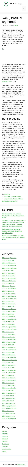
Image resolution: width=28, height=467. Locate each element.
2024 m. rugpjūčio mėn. (9, 319)
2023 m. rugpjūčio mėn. (9, 349)
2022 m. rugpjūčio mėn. (9, 380)
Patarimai (7, 194)
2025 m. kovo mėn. (8, 301)
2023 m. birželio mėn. (8, 355)
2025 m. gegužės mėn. (9, 296)
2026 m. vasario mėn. (8, 273)
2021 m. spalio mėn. (8, 395)
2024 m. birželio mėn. (8, 324)
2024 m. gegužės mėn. (9, 327)
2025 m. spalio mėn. (8, 283)
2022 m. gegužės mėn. (9, 388)
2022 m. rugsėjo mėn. (8, 378)
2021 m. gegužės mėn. (9, 406)
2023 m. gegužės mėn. (9, 357)
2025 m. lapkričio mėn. (9, 281)
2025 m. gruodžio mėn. (9, 278)
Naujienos (5, 433)
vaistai (4, 451)
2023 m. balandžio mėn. (9, 360)
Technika (5, 446)
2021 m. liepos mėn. (8, 401)
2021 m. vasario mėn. (8, 413)
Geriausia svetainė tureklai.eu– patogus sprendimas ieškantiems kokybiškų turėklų (12, 231)
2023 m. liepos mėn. (8, 352)
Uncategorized (6, 449)
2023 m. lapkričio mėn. (9, 342)
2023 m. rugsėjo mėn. (8, 347)
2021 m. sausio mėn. (8, 416)
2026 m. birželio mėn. (8, 263)
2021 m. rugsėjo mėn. (8, 398)
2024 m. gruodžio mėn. (9, 309)
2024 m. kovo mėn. (8, 332)
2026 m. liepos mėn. (8, 260)
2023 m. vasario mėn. (8, 365)
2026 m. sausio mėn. (8, 276)
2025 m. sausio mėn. (8, 306)
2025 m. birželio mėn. (8, 293)
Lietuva (4, 431)
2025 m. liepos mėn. (8, 291)
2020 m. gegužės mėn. (9, 418)
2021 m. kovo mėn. (8, 411)
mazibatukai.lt (6, 81)
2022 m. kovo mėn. (8, 390)
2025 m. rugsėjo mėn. (8, 286)
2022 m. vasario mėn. (8, 393)
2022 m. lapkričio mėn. (9, 372)
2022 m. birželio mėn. (8, 385)
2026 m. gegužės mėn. (9, 265)
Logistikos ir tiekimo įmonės (12, 196)
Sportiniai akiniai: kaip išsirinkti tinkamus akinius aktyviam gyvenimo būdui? (13, 215)
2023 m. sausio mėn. (8, 367)
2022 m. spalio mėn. (8, 375)
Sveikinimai (5, 444)
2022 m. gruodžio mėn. (9, 370)
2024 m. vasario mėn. (8, 334)
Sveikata (4, 441)
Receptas (5, 439)
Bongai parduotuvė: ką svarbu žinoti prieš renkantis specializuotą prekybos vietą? (13, 237)
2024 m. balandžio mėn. (9, 329)
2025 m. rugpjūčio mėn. (9, 288)
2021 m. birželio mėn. (8, 403)
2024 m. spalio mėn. (8, 314)
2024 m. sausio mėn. (8, 337)
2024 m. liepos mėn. (8, 321)
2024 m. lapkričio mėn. (9, 311)
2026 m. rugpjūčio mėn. (9, 258)
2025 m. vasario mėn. (8, 304)
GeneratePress (21, 464)
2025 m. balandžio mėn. (9, 298)
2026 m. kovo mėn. (8, 270)
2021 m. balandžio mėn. (9, 408)
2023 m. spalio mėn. (8, 344)
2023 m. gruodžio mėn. (9, 339)
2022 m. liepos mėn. (8, 383)
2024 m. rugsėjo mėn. (8, 316)
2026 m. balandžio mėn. (9, 268)
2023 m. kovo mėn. (8, 362)
